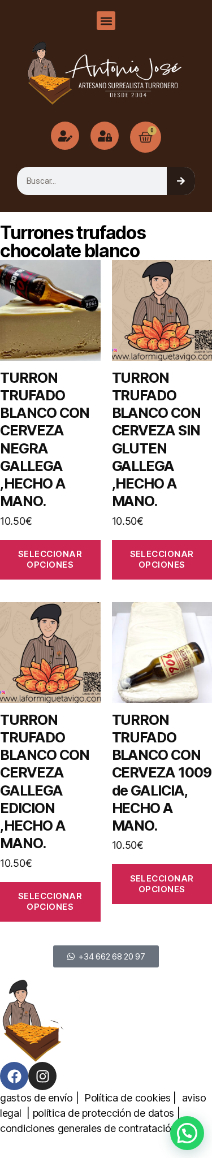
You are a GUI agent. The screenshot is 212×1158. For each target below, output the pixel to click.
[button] (106, 20)
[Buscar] (181, 181)
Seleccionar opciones (50, 559)
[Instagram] (42, 1076)
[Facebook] (14, 1076)
